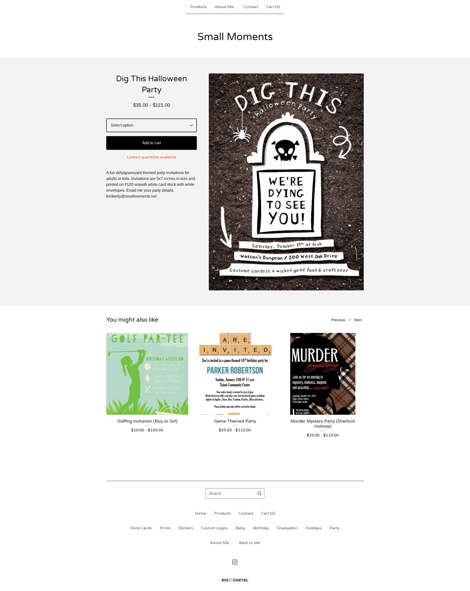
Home (200, 513)
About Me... (225, 6)
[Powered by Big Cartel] (235, 580)
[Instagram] (235, 562)
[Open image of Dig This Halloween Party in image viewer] (286, 181)
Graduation (287, 528)
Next (358, 320)
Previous (338, 320)
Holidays (314, 528)
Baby (240, 528)
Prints (165, 528)
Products (198, 6)
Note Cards (141, 528)
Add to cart (151, 143)
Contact (251, 6)
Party (334, 528)
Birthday (261, 528)
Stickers (185, 528)
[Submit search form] (259, 493)
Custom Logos (214, 528)
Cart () (273, 6)
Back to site (249, 542)
